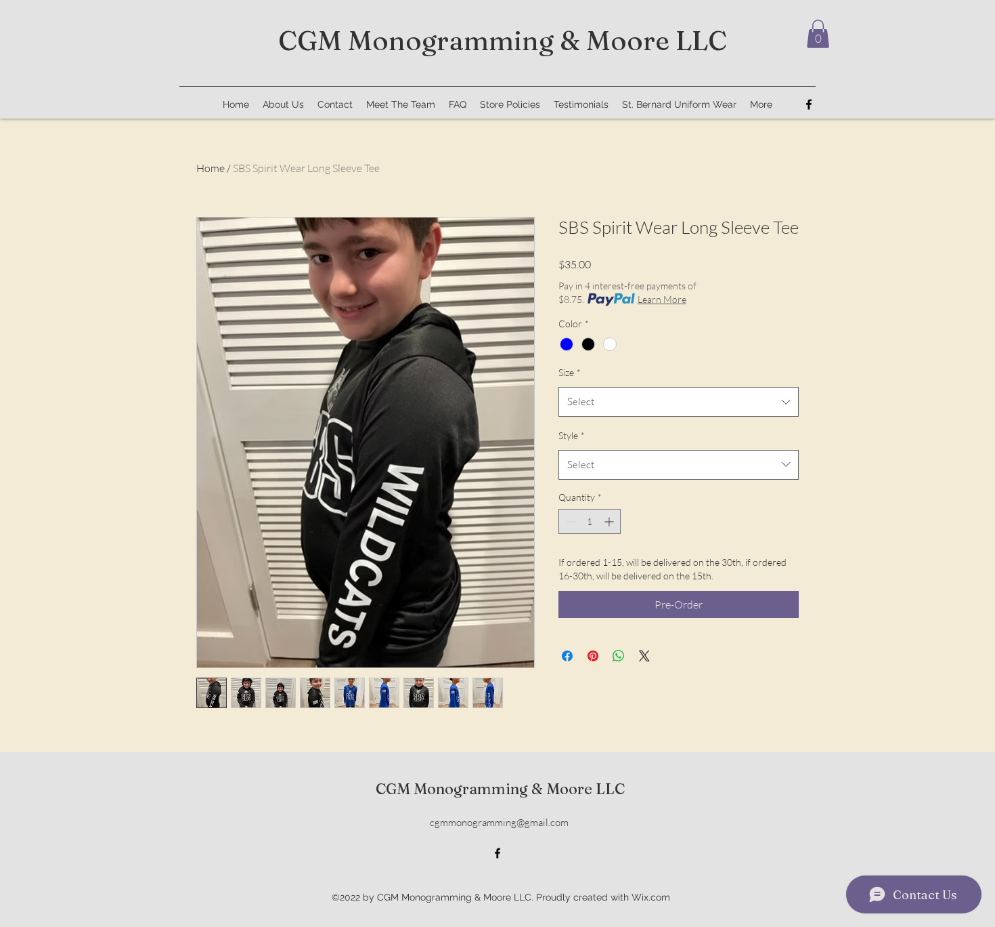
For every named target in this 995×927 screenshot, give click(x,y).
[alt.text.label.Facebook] (809, 104)
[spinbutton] (589, 521)
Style (571, 435)
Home (210, 168)
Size (569, 372)
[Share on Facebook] (567, 656)
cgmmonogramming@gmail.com (499, 822)
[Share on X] (644, 656)
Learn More (662, 299)
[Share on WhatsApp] (619, 656)
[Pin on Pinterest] (593, 656)
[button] (818, 34)
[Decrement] (568, 521)
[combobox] (678, 402)
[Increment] (610, 521)
